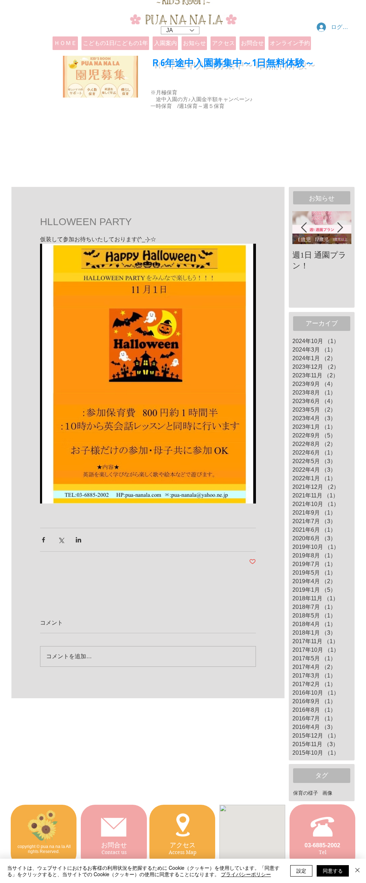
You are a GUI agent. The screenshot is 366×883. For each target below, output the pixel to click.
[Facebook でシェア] (43, 539)
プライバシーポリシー (246, 874)
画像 (327, 793)
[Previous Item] (304, 227)
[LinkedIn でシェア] (78, 539)
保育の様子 (305, 793)
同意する (333, 870)
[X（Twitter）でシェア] (61, 539)
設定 (301, 870)
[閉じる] (357, 870)
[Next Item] (340, 227)
